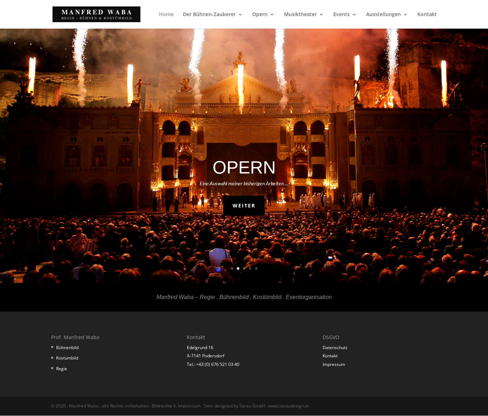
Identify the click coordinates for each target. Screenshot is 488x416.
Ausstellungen (383, 15)
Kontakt (427, 15)
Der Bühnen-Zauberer (209, 15)
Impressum (334, 364)
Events (341, 15)
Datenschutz (335, 347)
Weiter (244, 205)
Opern (260, 15)
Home (166, 15)
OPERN (244, 167)
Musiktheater (300, 15)
